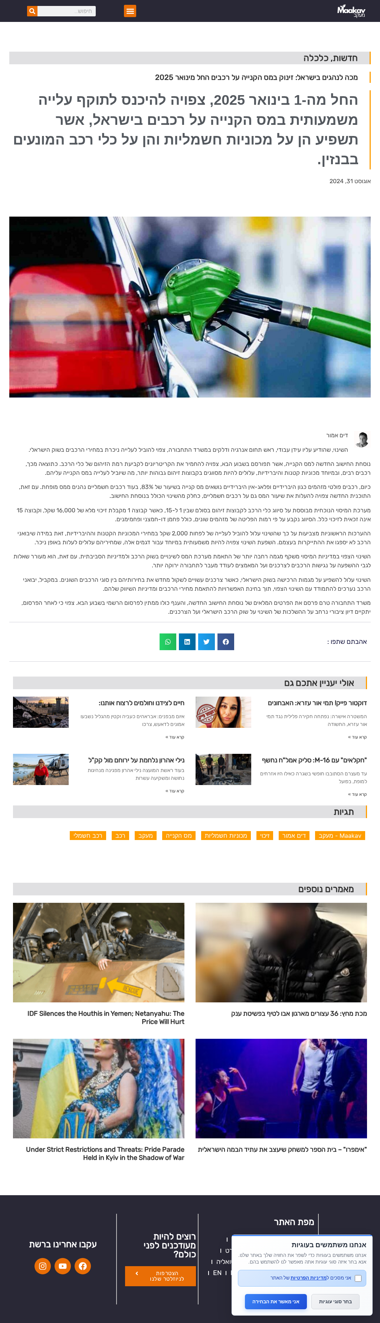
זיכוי (264, 835)
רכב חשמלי (87, 835)
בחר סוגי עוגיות (335, 1301)
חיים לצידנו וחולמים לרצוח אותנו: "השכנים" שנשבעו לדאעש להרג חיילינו (133, 706)
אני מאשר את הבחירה (275, 1301)
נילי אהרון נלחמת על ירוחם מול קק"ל (136, 760)
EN (217, 1273)
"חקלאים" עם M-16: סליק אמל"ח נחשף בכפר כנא (314, 763)
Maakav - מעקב (340, 835)
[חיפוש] (32, 11)
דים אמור (294, 835)
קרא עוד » (357, 737)
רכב (120, 835)
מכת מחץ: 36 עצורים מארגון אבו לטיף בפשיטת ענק (299, 1014)
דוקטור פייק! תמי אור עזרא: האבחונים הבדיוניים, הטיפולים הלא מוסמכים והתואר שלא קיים (317, 706)
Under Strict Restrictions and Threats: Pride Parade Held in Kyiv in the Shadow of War (105, 1154)
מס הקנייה (179, 835)
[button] (130, 11)
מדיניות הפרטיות (309, 1278)
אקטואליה (229, 1262)
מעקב (145, 835)
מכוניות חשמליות (226, 835)
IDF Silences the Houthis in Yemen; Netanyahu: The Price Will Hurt (105, 1018)
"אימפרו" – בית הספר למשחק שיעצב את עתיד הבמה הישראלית (282, 1150)
